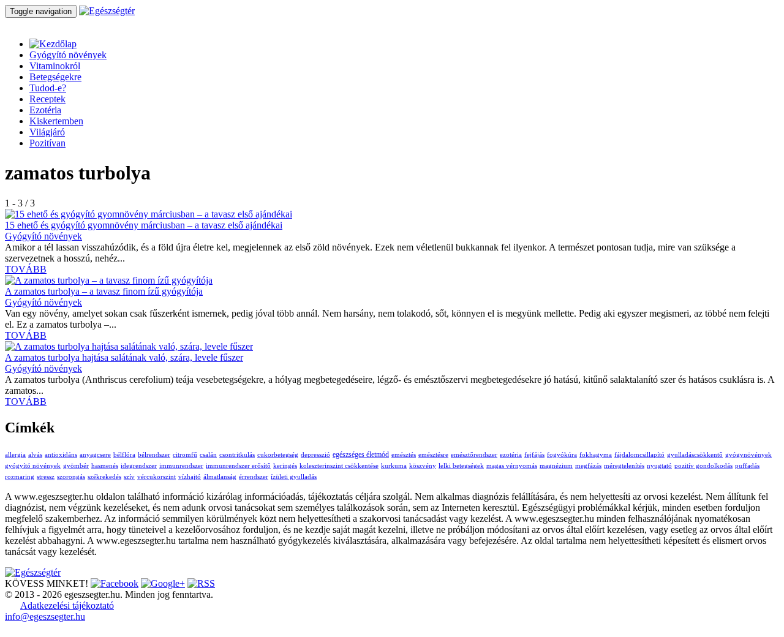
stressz (46, 476)
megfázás (588, 465)
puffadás (747, 465)
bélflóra (124, 454)
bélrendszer (154, 454)
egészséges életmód (361, 454)
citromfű (185, 454)
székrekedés (104, 476)
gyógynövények (748, 454)
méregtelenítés (624, 465)
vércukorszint (156, 476)
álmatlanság (219, 476)
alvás (35, 454)
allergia (15, 454)
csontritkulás (237, 454)
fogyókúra (562, 454)
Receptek (47, 99)
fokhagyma (595, 454)
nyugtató (659, 465)
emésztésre (433, 454)
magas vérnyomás (511, 465)
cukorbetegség (277, 454)
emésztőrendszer (474, 454)
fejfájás (534, 454)
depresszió (315, 454)
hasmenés (104, 465)
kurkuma (394, 465)
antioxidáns (61, 454)
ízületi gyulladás (294, 476)
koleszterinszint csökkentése (339, 465)
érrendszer (253, 476)
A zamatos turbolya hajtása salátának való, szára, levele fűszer (124, 357)
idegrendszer (139, 465)
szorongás (71, 476)
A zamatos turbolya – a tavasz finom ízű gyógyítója (104, 291)
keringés (285, 465)
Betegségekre (55, 77)
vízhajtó (189, 476)
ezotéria (511, 454)
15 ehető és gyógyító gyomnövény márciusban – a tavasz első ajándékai (143, 225)
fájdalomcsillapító (639, 454)
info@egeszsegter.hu (45, 616)
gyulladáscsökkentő (695, 454)
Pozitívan (47, 143)
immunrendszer (181, 465)
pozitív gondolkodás (703, 465)
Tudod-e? (47, 88)
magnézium (556, 465)
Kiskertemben (56, 121)
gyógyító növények (33, 465)
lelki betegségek (461, 465)
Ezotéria (45, 110)
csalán (208, 454)
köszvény (422, 465)
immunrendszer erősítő (238, 465)
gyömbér (76, 465)
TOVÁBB (26, 269)
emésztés (403, 454)
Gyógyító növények (68, 55)
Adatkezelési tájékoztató (67, 605)
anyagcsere (95, 454)
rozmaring (19, 476)
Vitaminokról (54, 66)
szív (129, 476)
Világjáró (47, 132)
